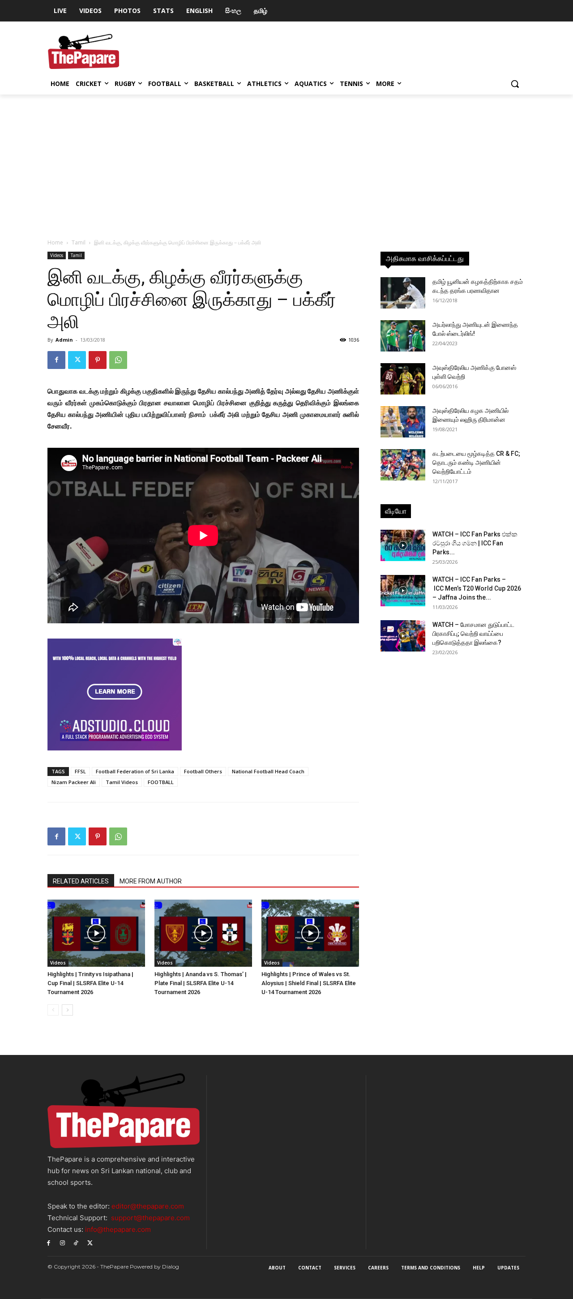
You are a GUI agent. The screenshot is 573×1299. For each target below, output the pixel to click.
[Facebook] (56, 360)
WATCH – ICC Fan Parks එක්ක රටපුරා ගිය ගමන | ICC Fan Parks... (474, 543)
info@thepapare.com (118, 1229)
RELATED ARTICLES (81, 881)
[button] (515, 83)
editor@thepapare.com (147, 1206)
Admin (64, 339)
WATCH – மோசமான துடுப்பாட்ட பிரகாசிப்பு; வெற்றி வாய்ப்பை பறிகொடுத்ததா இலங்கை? (473, 633)
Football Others (203, 771)
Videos (56, 255)
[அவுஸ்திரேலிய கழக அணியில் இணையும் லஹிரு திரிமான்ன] (403, 421)
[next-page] (67, 1010)
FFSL (80, 771)
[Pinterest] (98, 360)
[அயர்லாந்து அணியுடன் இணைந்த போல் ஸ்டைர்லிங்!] (403, 336)
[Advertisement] (286, 161)
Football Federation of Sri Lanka (135, 771)
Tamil (79, 242)
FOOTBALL (161, 782)
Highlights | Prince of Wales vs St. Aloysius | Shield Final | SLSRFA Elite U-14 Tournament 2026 (308, 983)
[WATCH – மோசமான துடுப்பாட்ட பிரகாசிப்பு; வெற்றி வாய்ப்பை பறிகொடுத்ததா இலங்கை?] (403, 636)
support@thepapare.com (150, 1217)
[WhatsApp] (118, 360)
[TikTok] (76, 1242)
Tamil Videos (122, 782)
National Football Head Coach (268, 771)
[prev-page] (53, 1010)
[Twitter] (77, 360)
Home (55, 242)
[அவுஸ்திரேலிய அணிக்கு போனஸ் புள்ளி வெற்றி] (403, 378)
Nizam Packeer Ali (73, 782)
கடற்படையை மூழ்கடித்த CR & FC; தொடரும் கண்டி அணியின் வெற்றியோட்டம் (476, 462)
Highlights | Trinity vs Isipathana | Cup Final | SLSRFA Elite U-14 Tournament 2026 (90, 983)
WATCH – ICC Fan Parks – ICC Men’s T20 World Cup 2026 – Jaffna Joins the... (476, 588)
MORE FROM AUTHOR (151, 881)
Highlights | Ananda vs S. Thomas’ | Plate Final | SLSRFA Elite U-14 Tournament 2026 (200, 983)
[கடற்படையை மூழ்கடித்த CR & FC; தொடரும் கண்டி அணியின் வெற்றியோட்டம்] (403, 464)
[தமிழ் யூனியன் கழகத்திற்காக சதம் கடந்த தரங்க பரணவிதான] (403, 293)
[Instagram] (62, 1242)
